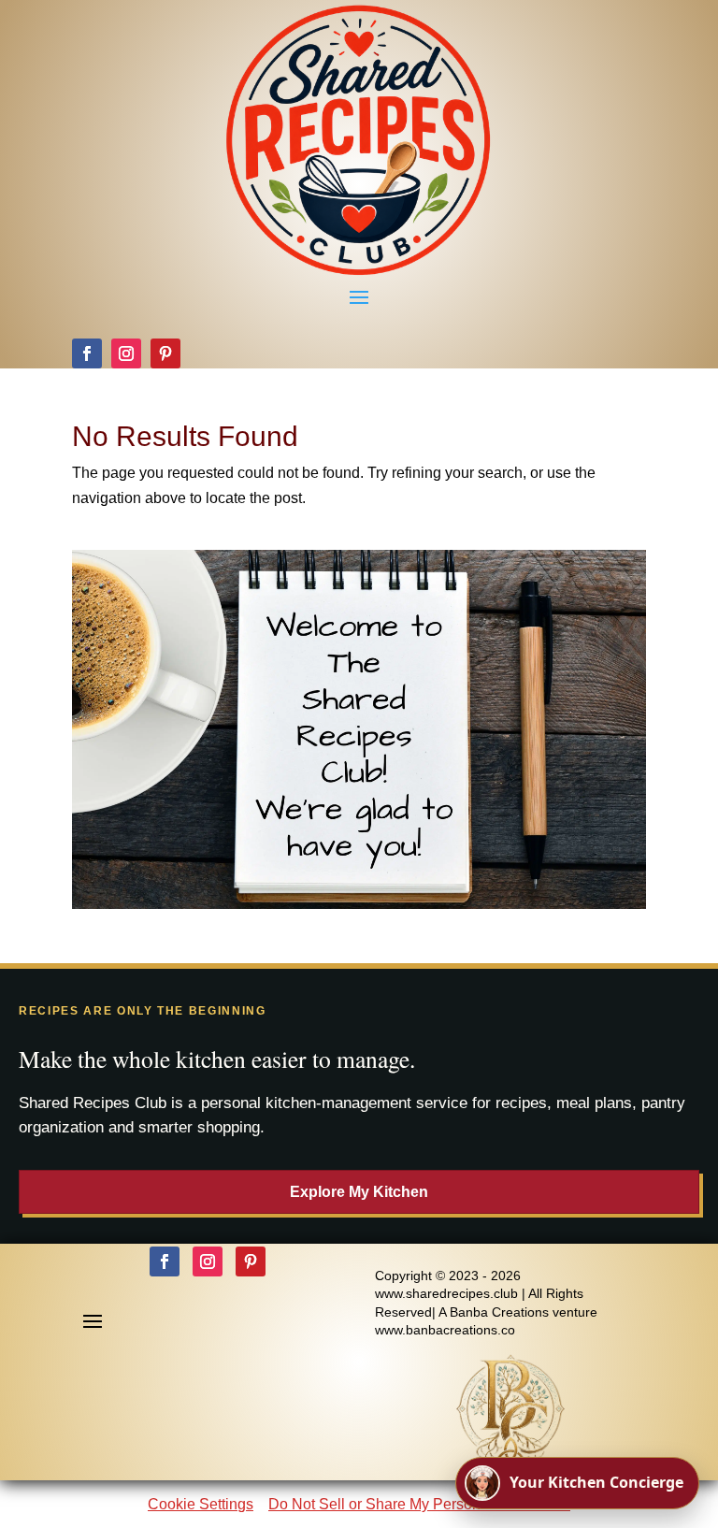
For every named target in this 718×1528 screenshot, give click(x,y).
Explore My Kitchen (359, 1192)
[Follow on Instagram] (126, 353)
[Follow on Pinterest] (165, 353)
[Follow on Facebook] (87, 353)
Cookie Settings (200, 1504)
